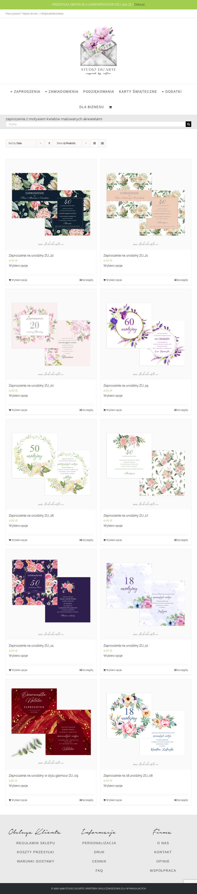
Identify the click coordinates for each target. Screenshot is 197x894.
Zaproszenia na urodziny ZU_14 (31, 645)
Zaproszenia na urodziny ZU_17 (126, 515)
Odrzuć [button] (139, 4)
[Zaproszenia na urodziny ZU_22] (51, 204)
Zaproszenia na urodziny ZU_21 (126, 255)
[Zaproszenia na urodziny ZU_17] (146, 464)
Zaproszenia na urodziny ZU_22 (31, 255)
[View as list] (102, 143)
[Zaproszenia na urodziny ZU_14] (51, 594)
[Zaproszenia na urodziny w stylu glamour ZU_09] (51, 724)
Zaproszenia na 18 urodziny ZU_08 (128, 775)
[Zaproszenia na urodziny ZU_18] (51, 464)
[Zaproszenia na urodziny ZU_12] (146, 594)
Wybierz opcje (18, 265)
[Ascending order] (49, 143)
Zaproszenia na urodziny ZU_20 (31, 385)
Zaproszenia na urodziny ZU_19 (126, 385)
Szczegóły (87, 280)
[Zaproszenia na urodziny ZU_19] (146, 334)
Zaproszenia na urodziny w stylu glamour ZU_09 (43, 775)
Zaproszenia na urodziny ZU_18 (31, 515)
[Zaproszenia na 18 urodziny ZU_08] (146, 724)
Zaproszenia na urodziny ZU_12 (126, 645)
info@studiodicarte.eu (51, 13)
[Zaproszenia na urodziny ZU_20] (51, 334)
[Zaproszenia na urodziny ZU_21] (146, 204)
